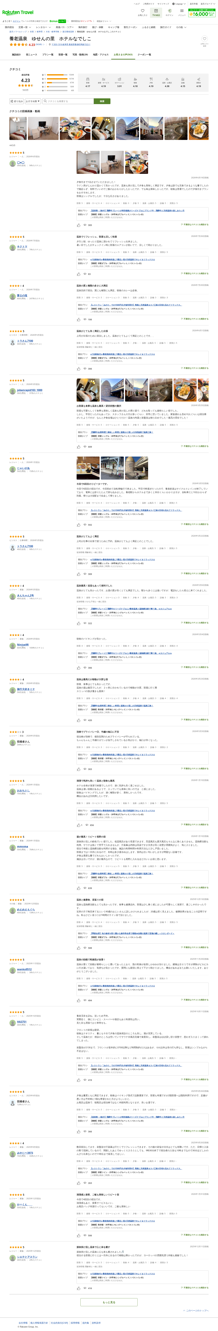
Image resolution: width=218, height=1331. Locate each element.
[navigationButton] (204, 127)
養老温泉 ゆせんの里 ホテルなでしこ (50, 38)
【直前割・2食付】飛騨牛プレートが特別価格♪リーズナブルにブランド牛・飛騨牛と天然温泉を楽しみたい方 (137, 210)
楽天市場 (194, 4)
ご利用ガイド (148, 4)
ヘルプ (137, 4)
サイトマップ (163, 4)
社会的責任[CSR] (59, 1323)
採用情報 (75, 1323)
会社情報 (23, 1323)
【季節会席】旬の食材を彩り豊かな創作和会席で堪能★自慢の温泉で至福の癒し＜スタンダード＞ (132, 933)
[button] (18, 128)
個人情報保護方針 (39, 1323)
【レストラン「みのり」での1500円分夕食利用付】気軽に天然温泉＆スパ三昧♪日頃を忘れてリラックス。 (136, 305)
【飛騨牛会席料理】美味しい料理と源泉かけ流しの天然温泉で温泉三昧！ (121, 432)
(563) (123, 54)
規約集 (85, 1323)
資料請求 (96, 1323)
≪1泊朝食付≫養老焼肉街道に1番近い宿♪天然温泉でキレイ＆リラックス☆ (122, 259)
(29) (80, 54)
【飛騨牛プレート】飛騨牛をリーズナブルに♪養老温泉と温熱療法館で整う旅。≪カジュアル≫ (131, 609)
